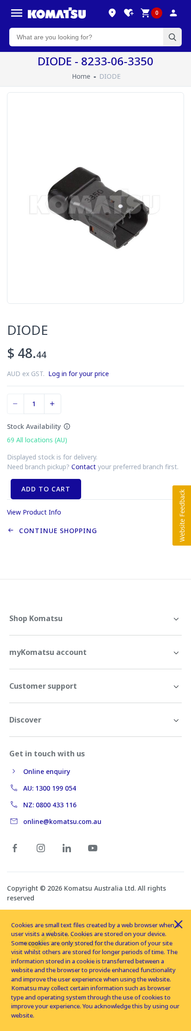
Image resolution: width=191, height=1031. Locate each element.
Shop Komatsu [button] (36, 618)
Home (81, 76)
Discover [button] (25, 720)
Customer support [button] (43, 686)
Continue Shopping (55, 530)
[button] (181, 515)
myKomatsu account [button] (48, 652)
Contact (83, 466)
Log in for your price (78, 373)
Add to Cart (45, 488)
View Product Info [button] (34, 512)
